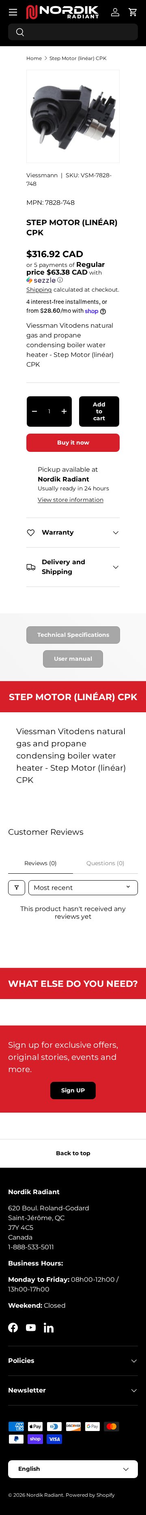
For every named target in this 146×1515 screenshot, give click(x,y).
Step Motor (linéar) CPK (78, 58)
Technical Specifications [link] (73, 634)
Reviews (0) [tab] (40, 863)
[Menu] (13, 12)
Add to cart (99, 411)
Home (34, 58)
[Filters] (16, 887)
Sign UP (73, 1090)
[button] (133, 12)
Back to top (73, 1153)
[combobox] (73, 32)
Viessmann (42, 175)
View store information (70, 499)
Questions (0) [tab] (105, 863)
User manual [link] (73, 658)
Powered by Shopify (90, 1495)
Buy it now (73, 442)
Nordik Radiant (44, 1495)
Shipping (39, 289)
